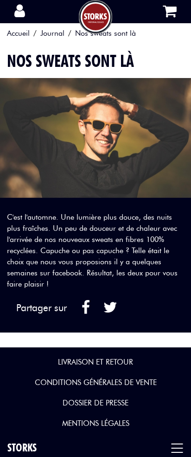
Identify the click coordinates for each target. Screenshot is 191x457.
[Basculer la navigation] (179, 447)
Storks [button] (22, 447)
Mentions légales (95, 423)
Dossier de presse (95, 402)
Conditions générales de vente (96, 382)
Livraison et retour (95, 362)
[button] (24, 11)
